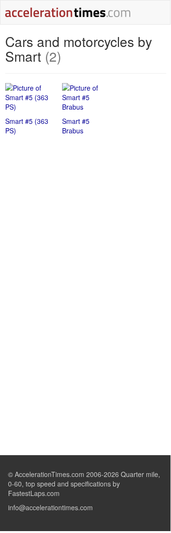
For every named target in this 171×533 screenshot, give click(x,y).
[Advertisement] (85, 211)
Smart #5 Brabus (76, 125)
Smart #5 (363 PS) (26, 125)
